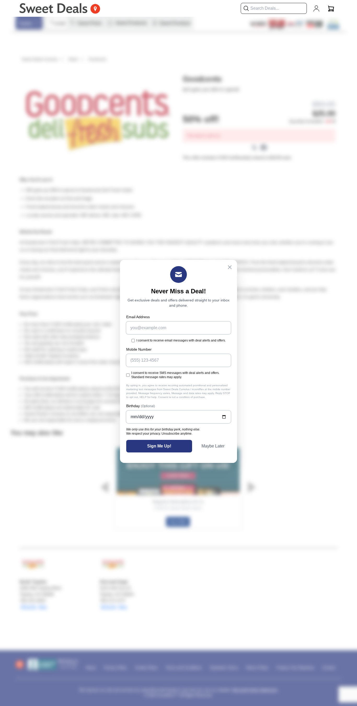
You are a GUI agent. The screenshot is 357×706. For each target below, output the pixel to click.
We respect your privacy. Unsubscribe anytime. (159, 433)
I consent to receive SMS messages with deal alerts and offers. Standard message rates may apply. (175, 375)
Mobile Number (139, 349)
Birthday (140, 406)
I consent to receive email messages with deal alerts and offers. (181, 340)
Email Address (138, 317)
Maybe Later (212, 446)
